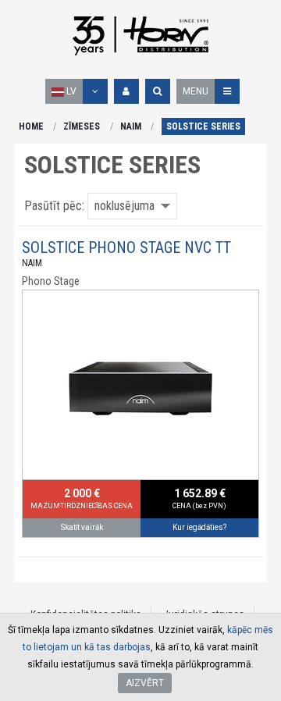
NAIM (130, 126)
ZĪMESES (81, 126)
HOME (31, 126)
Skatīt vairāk (82, 527)
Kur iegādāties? (199, 527)
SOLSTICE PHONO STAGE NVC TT (126, 247)
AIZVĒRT (145, 683)
